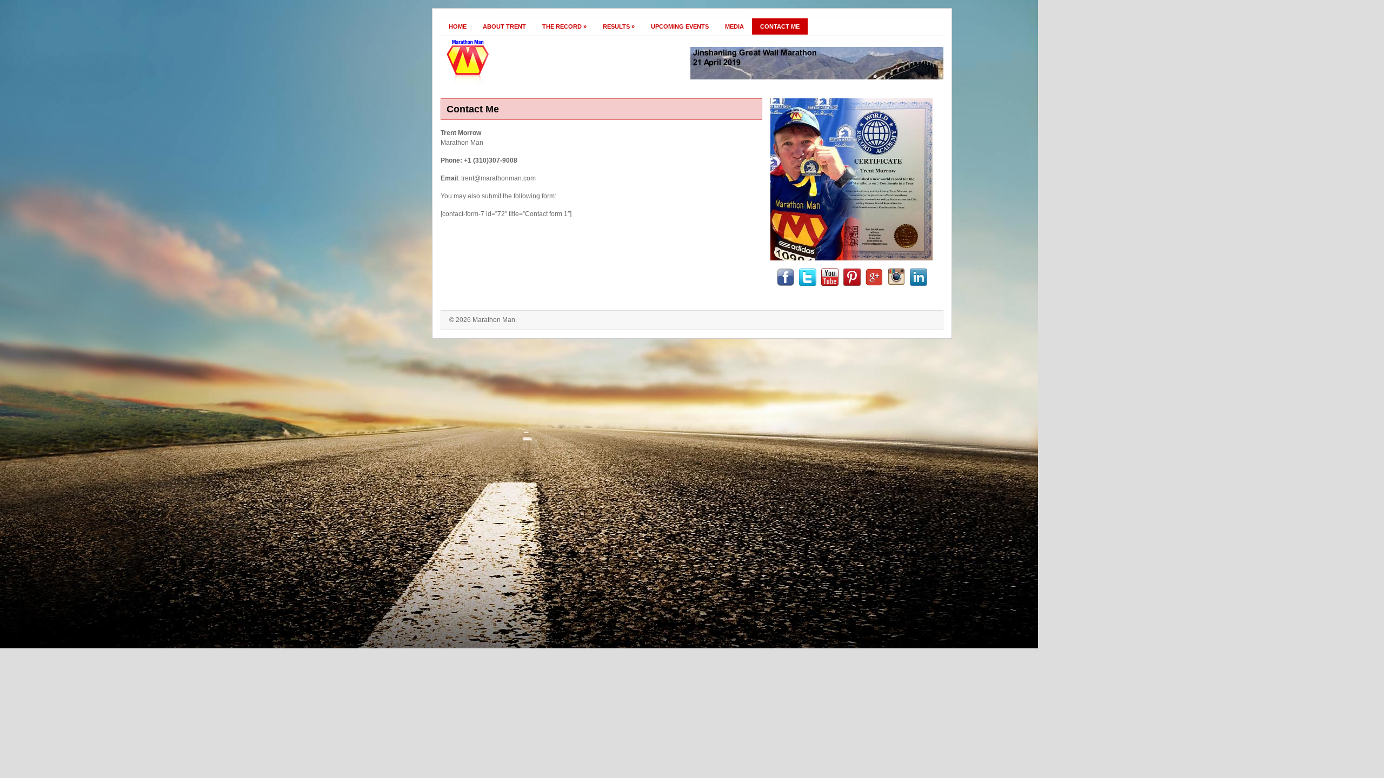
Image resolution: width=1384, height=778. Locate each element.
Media (734, 26)
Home (458, 26)
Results (619, 26)
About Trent (504, 26)
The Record (564, 26)
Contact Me (780, 26)
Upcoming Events (680, 26)
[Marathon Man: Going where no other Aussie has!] (517, 83)
